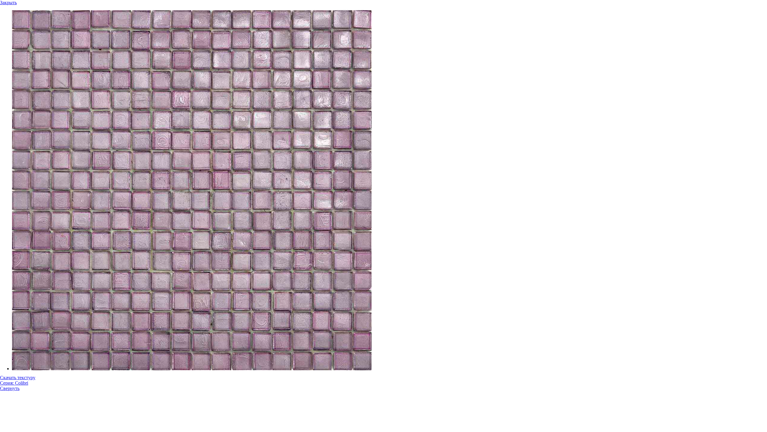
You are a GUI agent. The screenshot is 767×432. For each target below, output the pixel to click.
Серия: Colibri (14, 383)
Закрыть (8, 2)
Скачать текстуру (17, 377)
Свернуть (9, 388)
